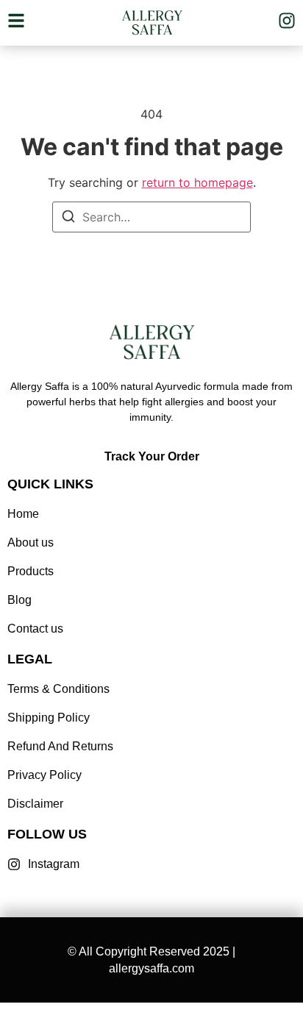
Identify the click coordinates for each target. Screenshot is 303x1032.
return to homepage (197, 182)
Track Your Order (151, 456)
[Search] (68, 218)
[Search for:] (151, 217)
